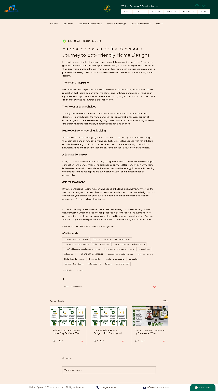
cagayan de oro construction (76, 239)
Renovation (68, 24)
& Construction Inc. (149, 6)
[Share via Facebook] (63, 279)
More (158, 24)
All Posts (54, 24)
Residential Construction (90, 24)
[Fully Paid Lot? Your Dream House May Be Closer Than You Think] (68, 316)
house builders (95, 259)
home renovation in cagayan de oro (119, 249)
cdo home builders (101, 244)
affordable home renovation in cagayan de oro (111, 239)
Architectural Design (116, 24)
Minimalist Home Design (74, 264)
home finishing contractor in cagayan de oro (82, 249)
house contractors (145, 254)
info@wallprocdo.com (158, 387)
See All (165, 301)
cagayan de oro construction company (129, 244)
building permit (70, 254)
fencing (108, 264)
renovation (133, 259)
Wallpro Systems (130, 6)
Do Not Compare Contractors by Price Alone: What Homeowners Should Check (150, 332)
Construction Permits (141, 24)
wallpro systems (94, 264)
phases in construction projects (120, 254)
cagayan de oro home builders (76, 244)
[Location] (97, 388)
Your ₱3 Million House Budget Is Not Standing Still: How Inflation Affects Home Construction (108, 332)
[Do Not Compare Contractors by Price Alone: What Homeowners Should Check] (150, 316)
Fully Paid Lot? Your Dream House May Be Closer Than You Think (66, 332)
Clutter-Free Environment (74, 259)
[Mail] (144, 387)
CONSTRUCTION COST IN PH (91, 254)
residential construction (115, 259)
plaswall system (122, 264)
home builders (144, 249)
